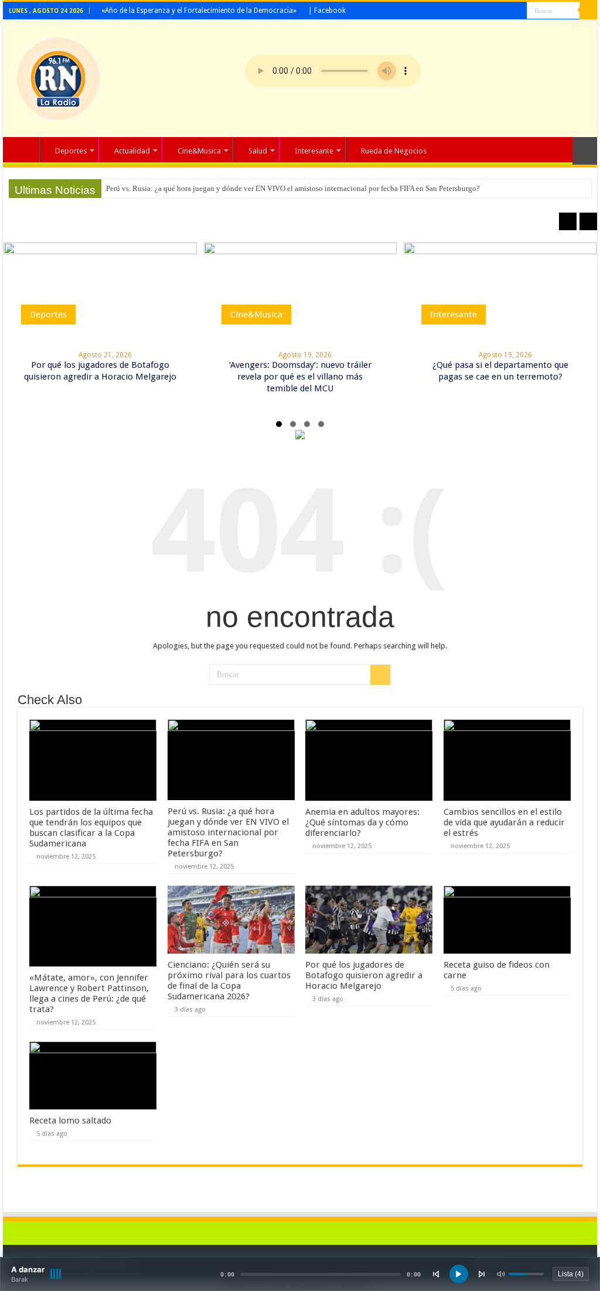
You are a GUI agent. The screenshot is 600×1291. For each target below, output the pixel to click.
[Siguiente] (481, 1274)
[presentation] (568, 221)
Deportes (71, 150)
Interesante (314, 150)
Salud (257, 150)
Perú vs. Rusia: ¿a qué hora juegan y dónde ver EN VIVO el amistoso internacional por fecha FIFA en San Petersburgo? (293, 188)
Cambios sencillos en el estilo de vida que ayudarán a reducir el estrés (504, 822)
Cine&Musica (199, 150)
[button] (279, 424)
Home (24, 149)
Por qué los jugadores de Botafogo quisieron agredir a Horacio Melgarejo (363, 975)
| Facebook (327, 10)
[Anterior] (435, 1274)
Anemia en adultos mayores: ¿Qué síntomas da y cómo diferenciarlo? (362, 822)
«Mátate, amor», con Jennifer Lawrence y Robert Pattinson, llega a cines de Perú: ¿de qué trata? (89, 993)
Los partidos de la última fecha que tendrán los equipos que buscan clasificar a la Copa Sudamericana (91, 828)
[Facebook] (518, 11)
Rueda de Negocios (394, 150)
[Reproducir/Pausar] (458, 1274)
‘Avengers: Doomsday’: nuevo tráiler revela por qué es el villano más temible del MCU (300, 377)
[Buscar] (588, 10)
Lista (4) (571, 1274)
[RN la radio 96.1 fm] (58, 76)
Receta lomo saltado (70, 1120)
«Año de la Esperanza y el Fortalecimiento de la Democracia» (198, 10)
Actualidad (132, 150)
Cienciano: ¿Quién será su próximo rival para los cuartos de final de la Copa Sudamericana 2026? (229, 980)
